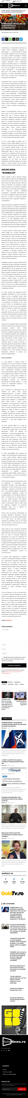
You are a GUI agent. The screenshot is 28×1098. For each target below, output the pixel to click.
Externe (8, 10)
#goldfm (10, 682)
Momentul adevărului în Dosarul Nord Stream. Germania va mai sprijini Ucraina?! (17, 968)
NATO (16, 684)
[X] (6, 39)
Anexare (4, 684)
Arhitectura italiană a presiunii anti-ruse (17, 989)
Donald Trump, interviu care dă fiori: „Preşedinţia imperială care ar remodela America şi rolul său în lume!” (7, 704)
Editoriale (4, 785)
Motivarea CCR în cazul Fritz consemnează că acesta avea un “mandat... (12, 834)
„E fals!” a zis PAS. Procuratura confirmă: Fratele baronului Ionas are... (13, 761)
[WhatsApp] (10, 39)
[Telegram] (21, 39)
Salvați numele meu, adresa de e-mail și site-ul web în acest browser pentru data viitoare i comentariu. (13, 659)
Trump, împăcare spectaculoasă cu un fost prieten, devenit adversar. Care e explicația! (18, 979)
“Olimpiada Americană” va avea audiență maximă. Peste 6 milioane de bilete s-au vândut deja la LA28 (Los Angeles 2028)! (18, 942)
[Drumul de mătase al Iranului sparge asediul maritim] (5, 999)
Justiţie (3, 858)
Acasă (3, 10)
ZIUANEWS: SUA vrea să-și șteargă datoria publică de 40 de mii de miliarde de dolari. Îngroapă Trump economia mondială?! (18, 956)
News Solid (4, 728)
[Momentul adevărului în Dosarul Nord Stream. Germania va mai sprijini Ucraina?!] (5, 967)
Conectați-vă (14, 878)
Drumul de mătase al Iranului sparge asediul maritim (17, 999)
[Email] (13, 39)
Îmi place (5, 878)
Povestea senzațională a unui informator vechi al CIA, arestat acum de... (12, 799)
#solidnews (17, 682)
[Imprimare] (17, 39)
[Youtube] (9, 1050)
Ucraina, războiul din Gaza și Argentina (21, 703)
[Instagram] (4, 1050)
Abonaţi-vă (22, 1089)
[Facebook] (3, 39)
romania (22, 684)
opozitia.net (8, 620)
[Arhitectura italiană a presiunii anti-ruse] (5, 990)
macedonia (11, 684)
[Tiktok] (6, 1050)
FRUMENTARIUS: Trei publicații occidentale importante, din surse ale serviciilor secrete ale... (14, 724)
